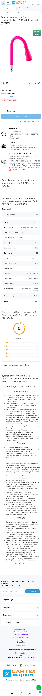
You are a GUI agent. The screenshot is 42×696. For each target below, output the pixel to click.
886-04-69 (22, 632)
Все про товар (8, 8)
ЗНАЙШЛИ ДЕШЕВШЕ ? (31, 122)
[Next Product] (34, 83)
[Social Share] (39, 83)
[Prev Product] (30, 83)
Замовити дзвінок (18, 169)
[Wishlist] (7, 83)
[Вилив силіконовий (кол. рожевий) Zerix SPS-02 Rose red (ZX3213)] (21, 54)
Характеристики (33, 8)
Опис (20, 8)
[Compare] (2, 83)
